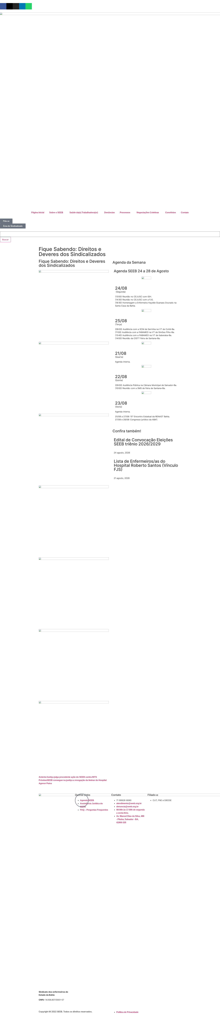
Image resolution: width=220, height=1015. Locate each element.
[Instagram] (16, 6)
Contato (185, 212)
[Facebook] (3, 6)
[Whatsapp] (28, 6)
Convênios (170, 212)
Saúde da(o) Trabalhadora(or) (84, 212)
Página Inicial (37, 212)
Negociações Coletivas (148, 212)
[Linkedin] (22, 6)
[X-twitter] (9, 6)
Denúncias (109, 212)
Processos (125, 212)
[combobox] (110, 234)
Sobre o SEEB (56, 212)
